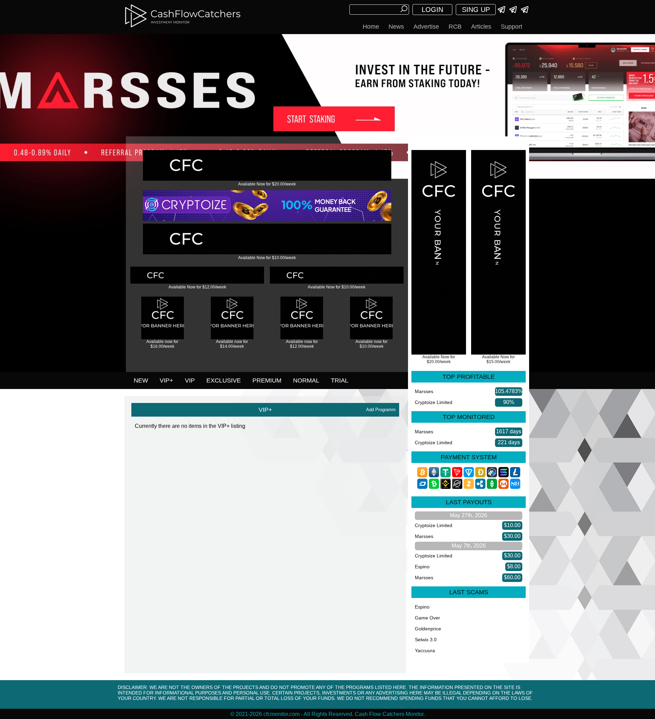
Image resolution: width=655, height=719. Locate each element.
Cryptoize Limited (433, 402)
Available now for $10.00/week (371, 344)
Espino (422, 566)
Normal (306, 380)
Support (511, 26)
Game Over (427, 617)
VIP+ (166, 380)
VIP (190, 380)
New (141, 380)
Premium (266, 380)
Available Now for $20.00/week (267, 184)
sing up (476, 9)
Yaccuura (425, 650)
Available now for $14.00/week (232, 344)
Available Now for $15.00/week (498, 359)
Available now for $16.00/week (162, 344)
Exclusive (223, 380)
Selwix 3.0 (426, 639)
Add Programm (381, 410)
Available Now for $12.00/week (197, 287)
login (432, 9)
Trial (339, 380)
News (396, 26)
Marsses (424, 391)
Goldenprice (428, 628)
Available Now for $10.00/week (267, 257)
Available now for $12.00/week (302, 344)
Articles (481, 26)
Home (371, 26)
